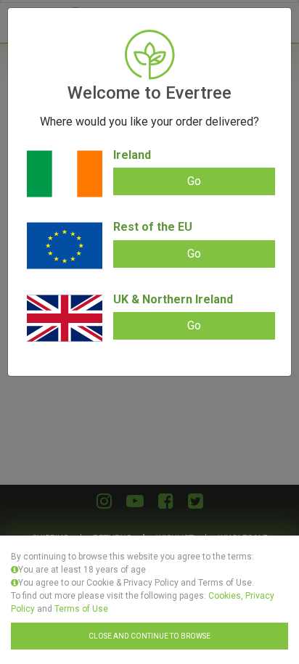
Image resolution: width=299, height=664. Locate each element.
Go (194, 181)
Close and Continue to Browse (149, 636)
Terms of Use (81, 609)
